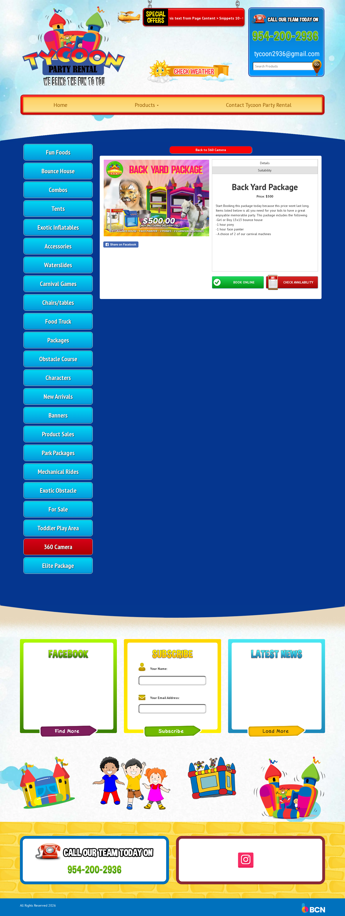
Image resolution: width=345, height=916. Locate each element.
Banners (58, 415)
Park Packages (58, 452)
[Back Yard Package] (156, 198)
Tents (58, 208)
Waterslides (58, 264)
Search (317, 67)
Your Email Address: (165, 698)
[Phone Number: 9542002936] (285, 36)
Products (145, 104)
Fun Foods (58, 152)
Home (60, 104)
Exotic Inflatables (58, 227)
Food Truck (58, 321)
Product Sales (58, 434)
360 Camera (58, 546)
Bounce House (58, 171)
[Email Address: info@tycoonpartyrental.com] (286, 54)
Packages (58, 340)
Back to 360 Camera (211, 150)
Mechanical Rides (58, 471)
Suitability (265, 170)
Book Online (244, 282)
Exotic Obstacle (58, 490)
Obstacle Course (58, 358)
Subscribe (172, 731)
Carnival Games (58, 283)
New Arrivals (58, 396)
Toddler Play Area (58, 528)
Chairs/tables (58, 302)
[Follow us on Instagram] (245, 860)
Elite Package (58, 565)
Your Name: (158, 669)
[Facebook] (68, 731)
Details (265, 163)
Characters (58, 377)
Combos (58, 189)
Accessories (58, 246)
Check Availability (298, 282)
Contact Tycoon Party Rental (258, 104)
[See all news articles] (276, 731)
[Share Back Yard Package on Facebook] (156, 244)
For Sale (58, 509)
